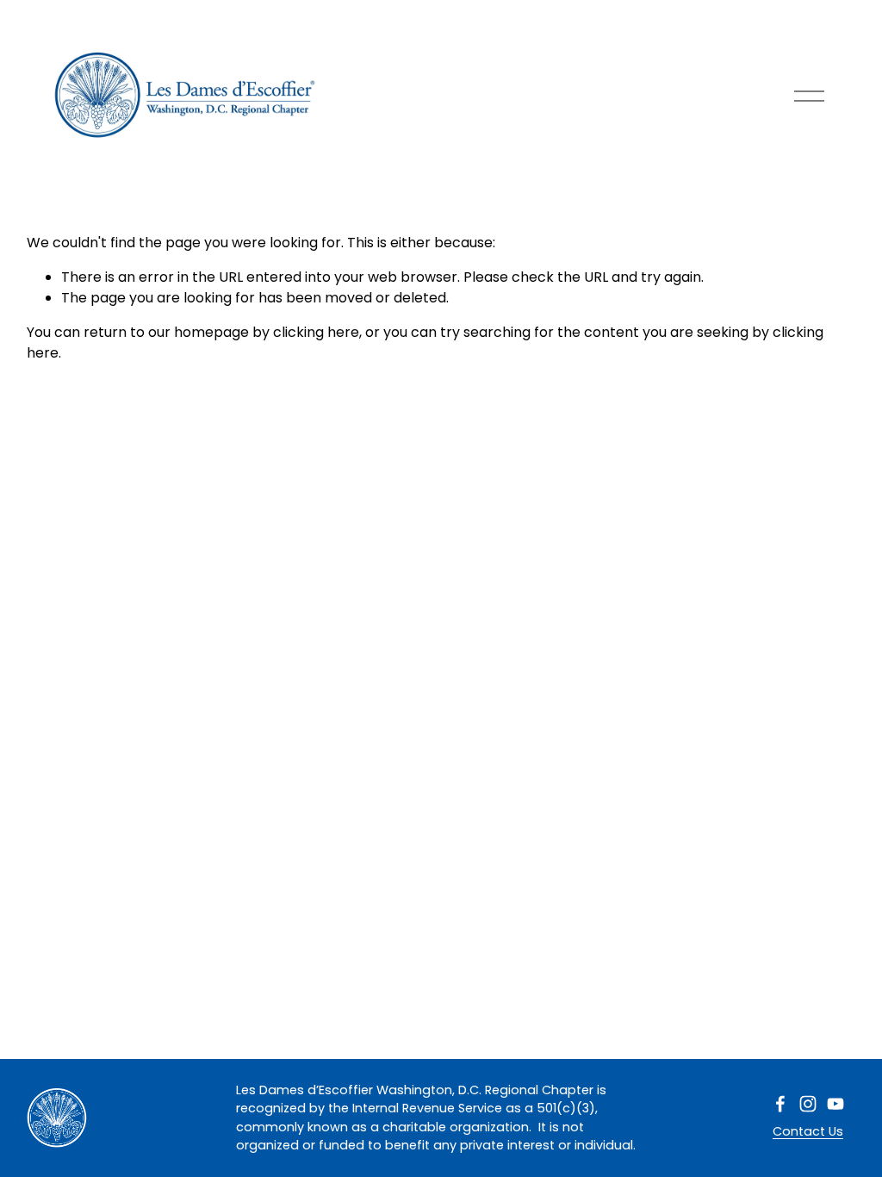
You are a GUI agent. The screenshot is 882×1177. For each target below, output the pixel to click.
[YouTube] (835, 1103)
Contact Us (808, 1131)
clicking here (316, 332)
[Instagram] (808, 1103)
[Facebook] (780, 1103)
